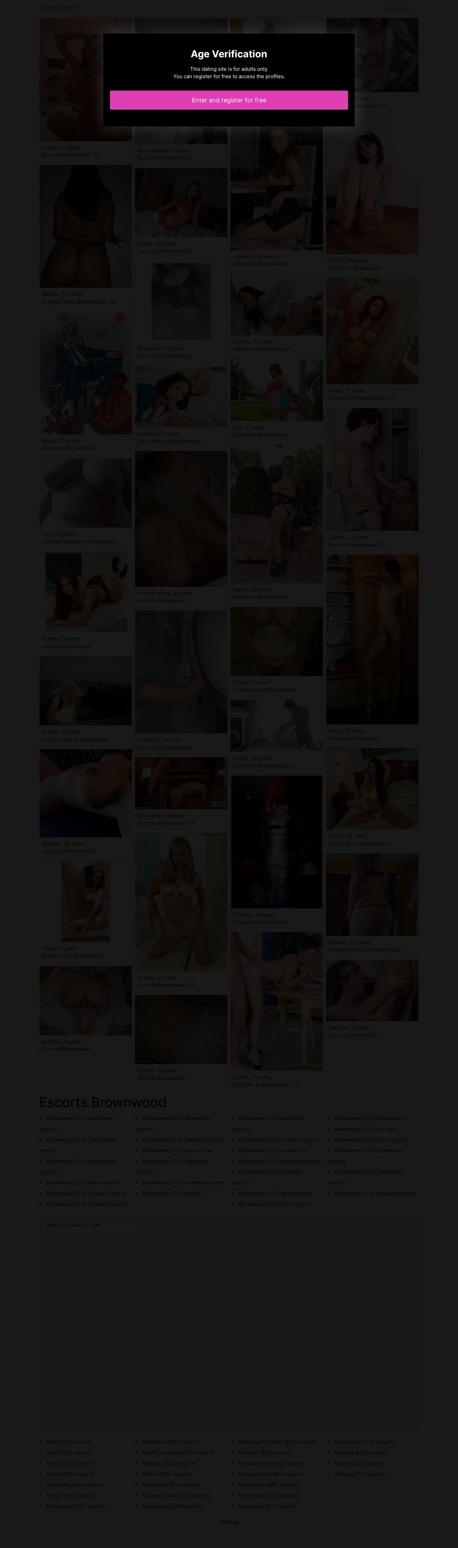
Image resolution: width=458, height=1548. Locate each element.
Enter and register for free (229, 100)
